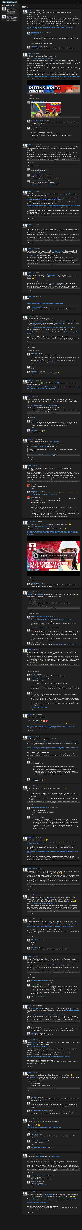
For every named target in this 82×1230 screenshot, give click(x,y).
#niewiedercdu (38, 205)
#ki (73, 27)
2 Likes (31, 218)
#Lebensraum (37, 532)
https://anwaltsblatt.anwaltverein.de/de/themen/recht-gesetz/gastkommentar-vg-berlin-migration (53, 327)
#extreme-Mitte (53, 618)
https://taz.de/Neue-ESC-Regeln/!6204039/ (40, 1046)
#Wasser (65, 531)
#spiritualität (9, 13)
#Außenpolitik (56, 303)
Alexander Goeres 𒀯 (36, 32)
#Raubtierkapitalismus (45, 585)
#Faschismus (41, 388)
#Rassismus (34, 388)
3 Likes (31, 95)
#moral (14, 18)
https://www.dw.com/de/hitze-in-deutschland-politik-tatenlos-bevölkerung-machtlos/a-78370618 (52, 965)
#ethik (8, 11)
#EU (50, 897)
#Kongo (55, 1201)
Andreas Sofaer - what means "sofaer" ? (41, 616)
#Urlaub (40, 594)
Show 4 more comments (33, 613)
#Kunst (68, 1056)
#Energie (70, 531)
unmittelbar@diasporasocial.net (39, 678)
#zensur (44, 728)
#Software (36, 29)
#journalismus (53, 78)
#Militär (78, 76)
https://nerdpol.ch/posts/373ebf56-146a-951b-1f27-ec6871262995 (46, 178)
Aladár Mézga (34, 420)
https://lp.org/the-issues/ (36, 505)
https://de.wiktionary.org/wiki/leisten (39, 707)
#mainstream (30, 748)
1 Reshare (32, 347)
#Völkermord (55, 442)
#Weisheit (39, 387)
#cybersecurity (45, 78)
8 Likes (31, 610)
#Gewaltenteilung (37, 323)
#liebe (14, 11)
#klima (32, 532)
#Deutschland (52, 388)
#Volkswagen (32, 277)
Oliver (32, 642)
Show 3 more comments (33, 98)
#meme (32, 303)
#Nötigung (63, 926)
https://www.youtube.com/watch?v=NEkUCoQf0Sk (64, 644)
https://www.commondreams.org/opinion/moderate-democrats (45, 627)
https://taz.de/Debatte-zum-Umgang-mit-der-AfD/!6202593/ (44, 405)
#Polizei (67, 851)
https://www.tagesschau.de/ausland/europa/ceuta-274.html (44, 903)
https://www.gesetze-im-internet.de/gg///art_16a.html (43, 362)
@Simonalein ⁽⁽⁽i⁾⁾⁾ (35, 34)
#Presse (59, 78)
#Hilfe (59, 1201)
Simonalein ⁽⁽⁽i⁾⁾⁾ (31, 10)
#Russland (32, 1077)
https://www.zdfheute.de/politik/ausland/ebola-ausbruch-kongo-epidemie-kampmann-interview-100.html (54, 1198)
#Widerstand (30, 534)
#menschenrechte (42, 76)
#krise (44, 27)
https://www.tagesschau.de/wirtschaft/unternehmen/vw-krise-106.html (47, 281)
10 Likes (32, 162)
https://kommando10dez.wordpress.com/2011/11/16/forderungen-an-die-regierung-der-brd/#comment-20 (54, 741)
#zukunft (35, 27)
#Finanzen (68, 207)
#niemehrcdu (45, 205)
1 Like (32, 139)
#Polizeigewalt (57, 251)
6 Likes (31, 886)
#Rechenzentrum (64, 532)
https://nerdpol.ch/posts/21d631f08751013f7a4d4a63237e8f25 (45, 184)
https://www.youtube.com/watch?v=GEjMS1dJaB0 (42, 526)
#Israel (32, 1042)
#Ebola (49, 1194)
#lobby (49, 532)
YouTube (45, 556)
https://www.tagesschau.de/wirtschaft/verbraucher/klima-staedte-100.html (48, 1014)
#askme (15, 20)
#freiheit (11, 20)
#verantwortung (40, 207)
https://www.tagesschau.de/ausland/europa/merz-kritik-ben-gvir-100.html (47, 444)
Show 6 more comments (33, 166)
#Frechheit (52, 207)
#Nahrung (40, 1127)
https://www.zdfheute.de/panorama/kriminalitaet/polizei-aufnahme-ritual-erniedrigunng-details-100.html (54, 924)
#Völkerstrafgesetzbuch (40, 446)
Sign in (79, 2)
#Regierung (66, 76)
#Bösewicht (40, 1157)
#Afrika (51, 1201)
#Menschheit (44, 532)
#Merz (70, 194)
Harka (32, 484)
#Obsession (55, 1157)
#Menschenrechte (45, 303)
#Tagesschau (51, 275)
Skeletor (33, 674)
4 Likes (31, 266)
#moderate (44, 622)
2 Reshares (32, 417)
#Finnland (59, 253)
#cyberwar (39, 78)
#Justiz (29, 333)
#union (51, 205)
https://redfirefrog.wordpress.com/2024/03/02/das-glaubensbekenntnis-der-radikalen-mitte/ (51, 619)
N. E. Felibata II (35, 583)
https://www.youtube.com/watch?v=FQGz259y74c (42, 58)
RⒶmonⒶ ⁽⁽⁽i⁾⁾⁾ (10, 16)
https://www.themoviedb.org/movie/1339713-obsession (43, 1159)
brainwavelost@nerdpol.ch (38, 101)
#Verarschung (58, 207)
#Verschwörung (65, 78)
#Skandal (46, 207)
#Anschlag (30, 78)
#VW (57, 284)
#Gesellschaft (49, 27)
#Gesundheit (51, 1127)
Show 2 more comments (33, 350)
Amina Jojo (34, 353)
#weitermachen (34, 137)
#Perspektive (39, 531)
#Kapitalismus (64, 27)
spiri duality (9, 7)
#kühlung (71, 532)
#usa (28, 303)
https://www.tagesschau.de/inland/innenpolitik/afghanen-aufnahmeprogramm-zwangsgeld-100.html (53, 321)
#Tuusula (33, 255)
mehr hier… (33, 832)
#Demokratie (34, 76)
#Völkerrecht (37, 303)
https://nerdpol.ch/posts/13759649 (39, 172)
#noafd (73, 387)
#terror (34, 78)
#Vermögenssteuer (72, 1010)
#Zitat (28, 387)
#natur (29, 532)
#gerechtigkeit (10, 18)
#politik (59, 27)
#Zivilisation (45, 748)
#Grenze (78, 331)
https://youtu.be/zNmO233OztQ (38, 1184)
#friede (11, 11)
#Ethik (51, 303)
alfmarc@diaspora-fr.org (37, 120)
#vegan (13, 13)
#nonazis (77, 387)
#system (55, 27)
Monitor (40, 556)
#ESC (35, 1044)
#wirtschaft (30, 27)
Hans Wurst (34, 947)
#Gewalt (71, 851)
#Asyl (74, 331)
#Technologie (30, 29)
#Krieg (74, 76)
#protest (76, 532)
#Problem (40, 27)
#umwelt (74, 531)
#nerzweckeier (30, 205)
